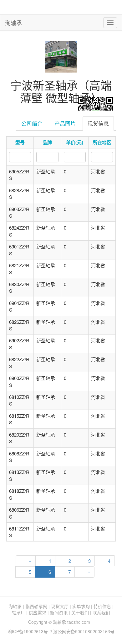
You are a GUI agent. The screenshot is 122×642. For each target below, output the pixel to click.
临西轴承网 (36, 606)
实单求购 (81, 606)
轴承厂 (18, 612)
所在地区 (102, 142)
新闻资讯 (59, 612)
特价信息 (102, 606)
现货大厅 (60, 606)
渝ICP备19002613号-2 (30, 631)
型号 (20, 142)
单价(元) (74, 142)
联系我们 (101, 612)
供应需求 (37, 612)
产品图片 (65, 123)
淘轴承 (13, 23)
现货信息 (98, 123)
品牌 (47, 142)
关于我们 (80, 612)
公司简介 (32, 123)
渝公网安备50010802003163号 (83, 631)
